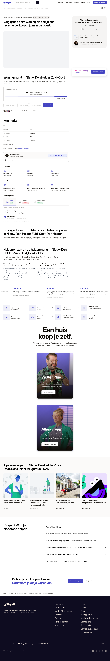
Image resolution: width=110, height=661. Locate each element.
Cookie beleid (86, 632)
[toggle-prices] (82, 29)
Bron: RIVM (6, 221)
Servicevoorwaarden (89, 629)
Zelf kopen (60, 2)
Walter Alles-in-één (63, 611)
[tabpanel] (36, 213)
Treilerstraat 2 (44, 8)
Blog (83, 611)
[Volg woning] (105, 8)
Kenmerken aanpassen (23, 148)
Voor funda (59, 625)
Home (4, 593)
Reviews (76, 2)
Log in (88, 2)
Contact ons (86, 622)
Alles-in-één (69, 2)
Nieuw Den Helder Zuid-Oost (31, 8)
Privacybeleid (86, 625)
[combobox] (27, 2)
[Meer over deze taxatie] (48, 17)
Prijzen (83, 2)
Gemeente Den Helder (9, 8)
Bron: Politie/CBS (14, 221)
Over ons (84, 607)
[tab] (9, 201)
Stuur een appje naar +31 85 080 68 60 (37, 644)
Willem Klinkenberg (94, 44)
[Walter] (7, 2)
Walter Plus (60, 607)
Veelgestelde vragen (89, 618)
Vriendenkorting (61, 622)
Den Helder (19, 8)
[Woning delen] (102, 8)
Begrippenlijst (86, 614)
